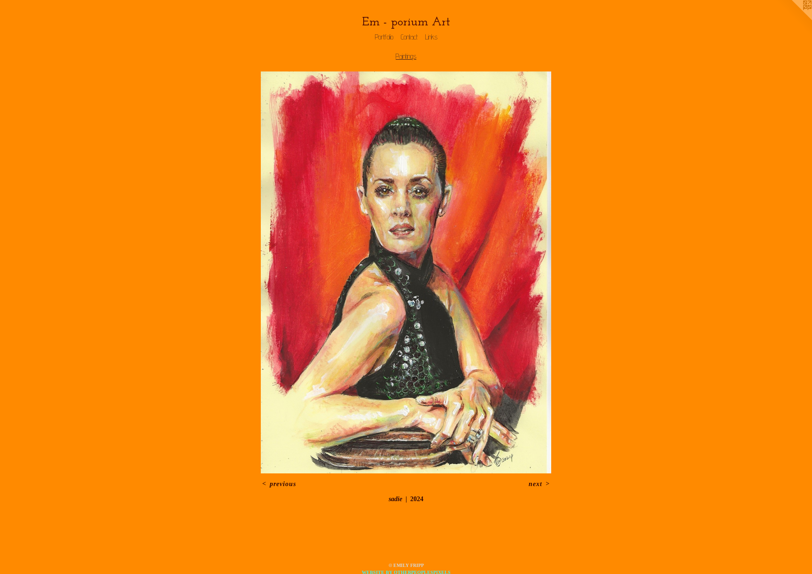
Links (431, 36)
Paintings (406, 56)
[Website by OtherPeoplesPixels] (793, 19)
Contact (409, 36)
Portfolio (384, 36)
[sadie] (406, 272)
